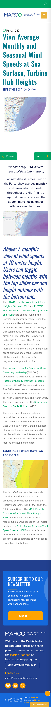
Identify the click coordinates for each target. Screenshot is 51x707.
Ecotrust (34, 697)
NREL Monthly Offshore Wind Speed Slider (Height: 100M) (23, 513)
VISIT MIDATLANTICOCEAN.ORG (22, 665)
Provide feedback (39, 704)
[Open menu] (44, 15)
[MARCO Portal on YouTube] (15, 685)
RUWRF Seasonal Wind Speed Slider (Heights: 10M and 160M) (25, 310)
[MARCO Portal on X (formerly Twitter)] (23, 685)
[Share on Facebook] (25, 89)
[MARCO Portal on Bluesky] (8, 685)
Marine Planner (20, 654)
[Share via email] (34, 89)
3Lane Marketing (32, 701)
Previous (10, 156)
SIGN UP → (25, 616)
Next (39, 156)
